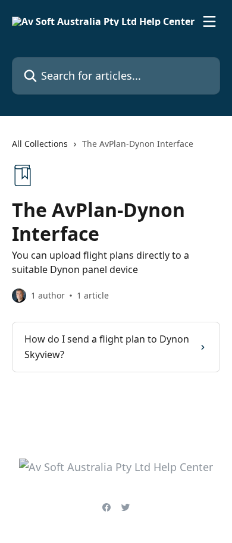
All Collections (40, 143)
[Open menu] (209, 21)
